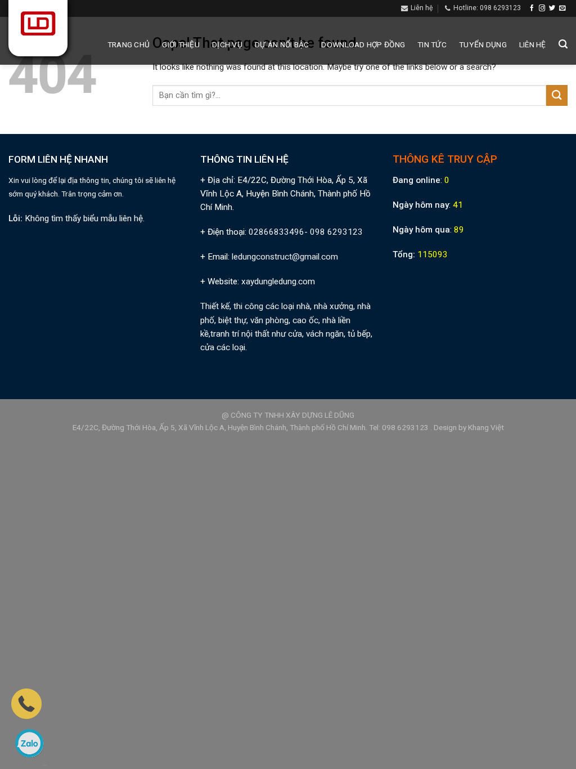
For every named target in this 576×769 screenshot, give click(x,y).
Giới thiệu (181, 44)
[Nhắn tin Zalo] (29, 743)
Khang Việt (486, 427)
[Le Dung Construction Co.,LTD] (38, 23)
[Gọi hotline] (26, 703)
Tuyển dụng (483, 44)
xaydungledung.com (278, 281)
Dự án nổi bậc (282, 44)
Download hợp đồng (363, 44)
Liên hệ (532, 44)
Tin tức (432, 44)
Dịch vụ (227, 44)
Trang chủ (128, 44)
